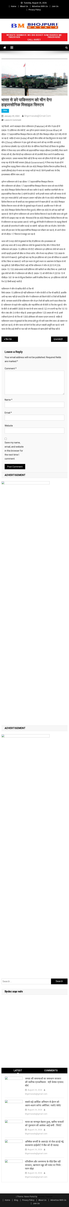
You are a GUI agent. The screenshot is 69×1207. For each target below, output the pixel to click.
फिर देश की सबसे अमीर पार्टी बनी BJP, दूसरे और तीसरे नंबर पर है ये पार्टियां (12, 339)
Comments (51, 1070)
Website (9, 425)
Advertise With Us (40, 6)
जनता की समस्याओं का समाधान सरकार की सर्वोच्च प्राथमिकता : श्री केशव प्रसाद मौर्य (44, 1082)
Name (8, 400)
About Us (24, 6)
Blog (16, 1200)
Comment (11, 368)
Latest (18, 1070)
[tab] (17, 1070)
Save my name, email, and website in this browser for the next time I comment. (14, 450)
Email (8, 412)
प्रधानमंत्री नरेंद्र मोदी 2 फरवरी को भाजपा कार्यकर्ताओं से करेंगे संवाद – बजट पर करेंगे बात (61, 339)
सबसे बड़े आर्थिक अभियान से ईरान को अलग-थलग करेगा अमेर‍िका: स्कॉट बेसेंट (43, 1103)
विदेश (5, 111)
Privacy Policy (35, 10)
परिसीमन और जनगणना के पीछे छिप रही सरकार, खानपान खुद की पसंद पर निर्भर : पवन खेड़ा (43, 1165)
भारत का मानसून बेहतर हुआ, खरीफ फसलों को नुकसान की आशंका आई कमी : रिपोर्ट (44, 1123)
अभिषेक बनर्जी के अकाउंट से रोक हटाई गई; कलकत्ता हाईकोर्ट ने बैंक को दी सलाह (44, 1143)
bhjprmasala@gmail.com (37, 116)
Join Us (55, 6)
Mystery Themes (45, 1197)
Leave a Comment (12, 120)
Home (13, 6)
